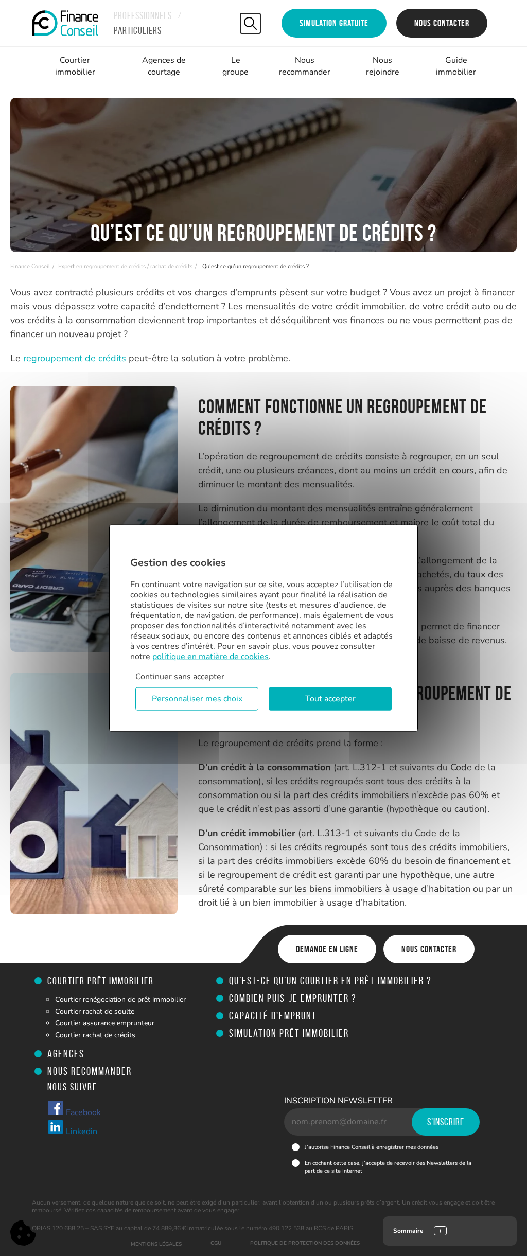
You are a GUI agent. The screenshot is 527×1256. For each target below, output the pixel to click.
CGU (215, 1243)
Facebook (82, 1112)
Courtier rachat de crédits (95, 1035)
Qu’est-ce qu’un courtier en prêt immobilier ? (330, 980)
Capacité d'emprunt (273, 1015)
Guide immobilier (456, 66)
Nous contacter (441, 23)
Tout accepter (330, 698)
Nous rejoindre (382, 66)
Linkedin (80, 1131)
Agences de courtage (164, 66)
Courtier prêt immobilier (100, 980)
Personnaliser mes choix (197, 698)
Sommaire (408, 1231)
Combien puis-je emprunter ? (293, 998)
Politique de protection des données (305, 1243)
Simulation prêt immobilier (289, 1033)
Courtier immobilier (75, 66)
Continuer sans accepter (179, 676)
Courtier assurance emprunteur (104, 1023)
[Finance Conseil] (65, 23)
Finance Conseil (30, 266)
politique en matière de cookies (210, 656)
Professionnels (143, 15)
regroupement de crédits (74, 358)
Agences (65, 1053)
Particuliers (138, 30)
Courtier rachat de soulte (94, 1011)
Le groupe (235, 66)
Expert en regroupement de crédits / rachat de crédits (125, 266)
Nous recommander (304, 66)
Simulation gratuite (334, 23)
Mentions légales (156, 1244)
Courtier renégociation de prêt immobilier (120, 999)
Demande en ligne (327, 949)
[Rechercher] (250, 23)
